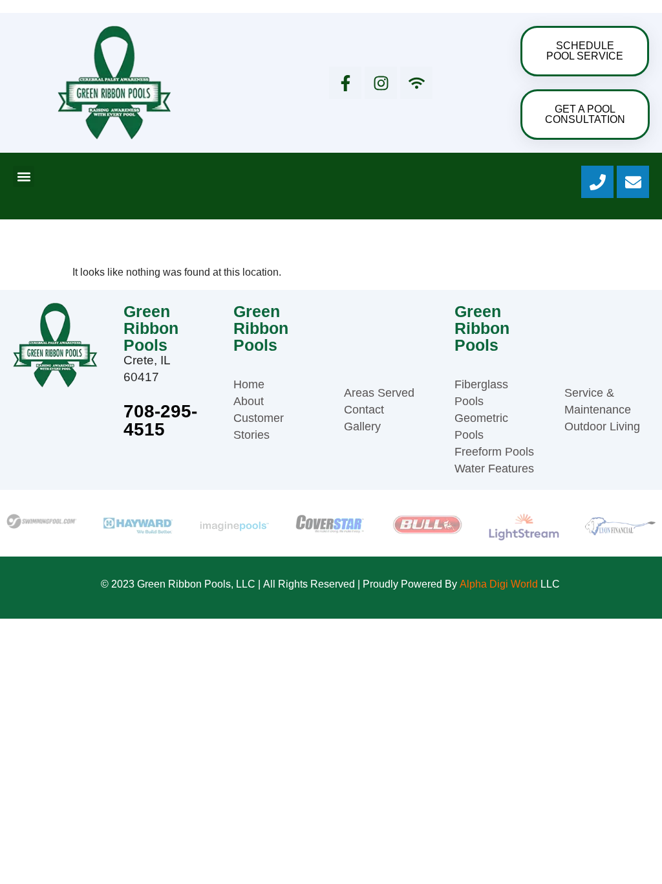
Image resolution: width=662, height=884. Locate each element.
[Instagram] (381, 83)
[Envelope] (633, 182)
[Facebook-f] (345, 83)
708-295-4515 (160, 420)
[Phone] (597, 182)
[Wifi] (416, 83)
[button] (23, 176)
